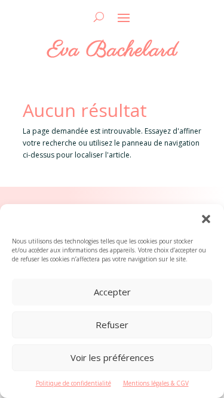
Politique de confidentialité (73, 383)
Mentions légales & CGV (156, 383)
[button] (206, 219)
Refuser (112, 325)
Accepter (112, 292)
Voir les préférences (112, 357)
